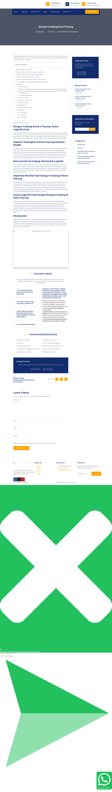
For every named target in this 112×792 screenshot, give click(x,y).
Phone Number (75, 3)
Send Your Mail (91, 3)
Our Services (35, 11)
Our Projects (55, 11)
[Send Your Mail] (83, 4)
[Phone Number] (67, 4)
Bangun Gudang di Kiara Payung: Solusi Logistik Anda (30, 72)
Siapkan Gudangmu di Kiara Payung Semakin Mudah (30, 75)
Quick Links (24, 112)
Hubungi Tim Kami (23, 98)
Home (16, 11)
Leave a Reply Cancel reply (23, 100)
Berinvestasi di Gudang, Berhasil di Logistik (27, 77)
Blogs (45, 11)
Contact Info (24, 115)
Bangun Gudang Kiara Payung (24, 70)
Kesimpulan (19, 84)
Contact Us (67, 11)
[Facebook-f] (15, 479)
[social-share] (56, 379)
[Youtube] (23, 479)
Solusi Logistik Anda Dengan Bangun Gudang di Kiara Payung (32, 82)
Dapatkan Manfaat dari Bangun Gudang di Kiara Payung (30, 79)
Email (15, 428)
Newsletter (24, 117)
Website (15, 436)
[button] (66, 64)
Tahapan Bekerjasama (26, 95)
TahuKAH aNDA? (23, 87)
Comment (16, 400)
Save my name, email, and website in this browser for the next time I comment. (35, 443)
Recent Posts (22, 105)
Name (15, 421)
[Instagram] (19, 479)
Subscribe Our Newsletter (25, 108)
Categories (21, 110)
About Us (24, 11)
